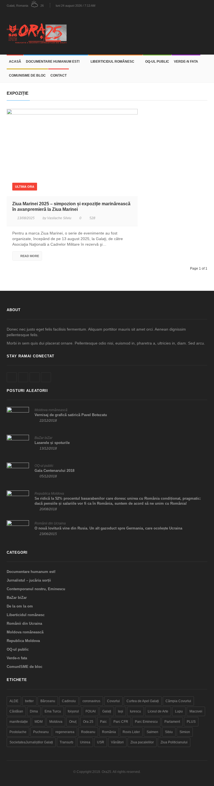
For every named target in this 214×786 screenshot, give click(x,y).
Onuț (72, 722)
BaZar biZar (43, 438)
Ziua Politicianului (174, 742)
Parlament (172, 722)
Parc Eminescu (146, 722)
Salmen (152, 732)
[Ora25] (39, 33)
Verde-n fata (186, 62)
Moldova (55, 722)
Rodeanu (88, 732)
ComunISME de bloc (27, 75)
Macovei (195, 711)
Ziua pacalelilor (142, 742)
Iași (120, 711)
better (29, 701)
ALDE (13, 701)
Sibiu (169, 732)
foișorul (73, 711)
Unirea (85, 742)
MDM (39, 722)
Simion (184, 732)
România (109, 732)
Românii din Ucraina (50, 523)
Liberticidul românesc (112, 62)
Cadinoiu (69, 701)
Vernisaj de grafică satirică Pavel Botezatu (71, 415)
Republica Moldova (49, 493)
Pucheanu (41, 732)
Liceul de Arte (158, 711)
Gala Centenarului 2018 (54, 470)
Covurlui (113, 701)
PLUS (191, 722)
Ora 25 (88, 722)
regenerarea (64, 732)
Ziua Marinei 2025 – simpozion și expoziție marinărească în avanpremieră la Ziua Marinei (71, 206)
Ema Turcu (53, 711)
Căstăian (16, 711)
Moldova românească (51, 410)
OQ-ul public (157, 62)
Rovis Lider (131, 732)
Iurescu (135, 711)
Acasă (15, 62)
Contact (58, 75)
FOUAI (91, 711)
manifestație (18, 722)
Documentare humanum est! (53, 62)
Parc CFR (120, 722)
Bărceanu (47, 701)
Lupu (179, 711)
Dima (34, 711)
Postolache (17, 732)
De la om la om (20, 606)
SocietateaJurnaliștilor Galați (31, 742)
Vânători (117, 742)
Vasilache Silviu (59, 218)
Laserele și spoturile (52, 443)
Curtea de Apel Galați (143, 701)
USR (100, 742)
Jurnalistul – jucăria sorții (29, 580)
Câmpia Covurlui (178, 701)
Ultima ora (24, 186)
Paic (103, 722)
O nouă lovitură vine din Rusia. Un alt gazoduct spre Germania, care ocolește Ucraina (108, 528)
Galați (106, 711)
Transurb (66, 742)
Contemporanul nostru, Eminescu (36, 589)
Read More (29, 256)
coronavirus (91, 701)
